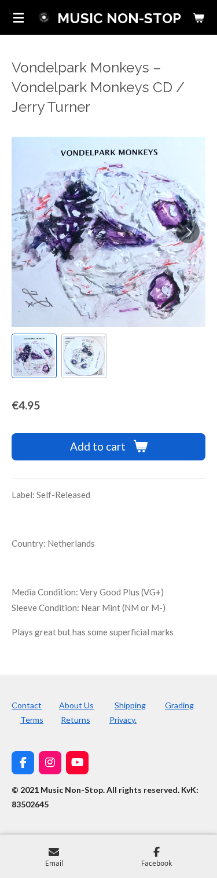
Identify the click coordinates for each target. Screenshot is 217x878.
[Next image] (188, 231)
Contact (27, 705)
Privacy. (123, 720)
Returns (75, 720)
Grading (179, 705)
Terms (31, 720)
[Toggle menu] (18, 17)
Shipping (130, 705)
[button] (34, 356)
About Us (76, 705)
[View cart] (198, 17)
